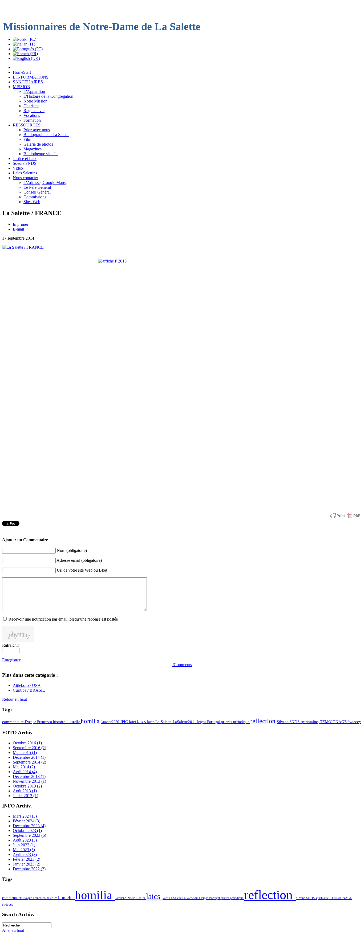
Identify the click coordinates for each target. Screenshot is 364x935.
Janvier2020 (110, 722)
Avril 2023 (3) (25, 854)
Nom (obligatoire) (72, 550)
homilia (91, 720)
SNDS (295, 722)
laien (151, 722)
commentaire (13, 722)
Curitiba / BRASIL (29, 690)
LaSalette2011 (185, 722)
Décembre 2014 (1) (29, 757)
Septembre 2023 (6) (29, 835)
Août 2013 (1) (25, 791)
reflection (263, 720)
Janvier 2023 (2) (26, 864)
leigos (202, 722)
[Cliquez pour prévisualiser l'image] (23, 247)
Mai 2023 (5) (24, 849)
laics (142, 721)
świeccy (354, 722)
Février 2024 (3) (26, 821)
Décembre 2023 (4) (29, 825)
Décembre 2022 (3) (29, 869)
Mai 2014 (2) (24, 767)
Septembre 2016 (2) (29, 747)
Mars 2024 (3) (25, 816)
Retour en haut (14, 699)
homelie (73, 721)
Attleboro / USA (27, 685)
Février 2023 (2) (26, 859)
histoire (59, 722)
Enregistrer (11, 660)
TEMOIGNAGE (334, 722)
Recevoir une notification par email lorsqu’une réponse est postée (63, 619)
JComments (182, 664)
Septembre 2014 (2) (29, 762)
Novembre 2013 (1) (29, 781)
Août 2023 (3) (25, 840)
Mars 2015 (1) (25, 752)
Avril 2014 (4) (25, 771)
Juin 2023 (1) (24, 845)
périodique (241, 722)
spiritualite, (310, 722)
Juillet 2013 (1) (25, 795)
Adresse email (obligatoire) (79, 560)
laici (133, 722)
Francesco (45, 722)
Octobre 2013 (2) (27, 786)
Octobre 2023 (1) (27, 830)
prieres (227, 722)
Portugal (214, 722)
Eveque (31, 722)
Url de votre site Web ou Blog (82, 570)
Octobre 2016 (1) (27, 743)
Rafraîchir (10, 645)
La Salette (164, 722)
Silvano (283, 722)
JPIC (124, 722)
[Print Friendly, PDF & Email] (345, 518)
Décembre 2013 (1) (29, 776)
